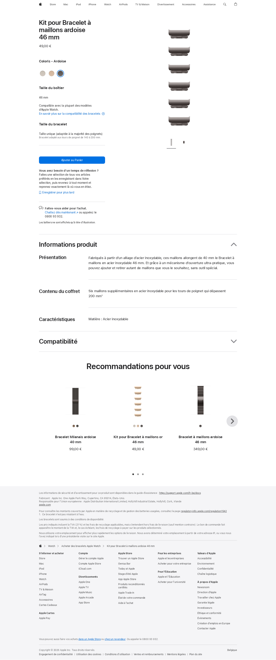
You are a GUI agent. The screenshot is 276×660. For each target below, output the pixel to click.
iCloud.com (85, 568)
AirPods (43, 584)
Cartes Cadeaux (48, 605)
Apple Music (85, 592)
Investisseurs (204, 607)
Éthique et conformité (209, 613)
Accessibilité (204, 558)
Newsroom (203, 587)
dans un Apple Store (89, 639)
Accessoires (46, 599)
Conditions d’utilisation (117, 654)
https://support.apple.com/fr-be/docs (180, 493)
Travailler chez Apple (209, 597)
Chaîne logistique (207, 574)
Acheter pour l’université (171, 582)
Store (42, 558)
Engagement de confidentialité (56, 654)
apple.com (45, 504)
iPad (41, 568)
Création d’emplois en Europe (213, 623)
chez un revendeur (115, 639)
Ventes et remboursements (148, 654)
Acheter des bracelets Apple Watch (81, 546)
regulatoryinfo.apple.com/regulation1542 (204, 511)
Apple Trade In (126, 592)
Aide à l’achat (125, 603)
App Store (84, 602)
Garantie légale (205, 602)
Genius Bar (124, 563)
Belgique (232, 650)
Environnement (205, 563)
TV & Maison (46, 589)
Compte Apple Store (90, 563)
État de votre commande (131, 597)
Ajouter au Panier (72, 160)
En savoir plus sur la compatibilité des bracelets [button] (70, 113)
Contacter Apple (206, 628)
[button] (225, 4)
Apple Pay (44, 618)
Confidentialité (205, 568)
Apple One (84, 582)
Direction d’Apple (206, 592)
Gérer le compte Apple (91, 558)
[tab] (171, 142)
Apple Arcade (86, 597)
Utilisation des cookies (88, 654)
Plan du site (195, 654)
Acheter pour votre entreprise (174, 563)
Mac (41, 563)
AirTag (42, 594)
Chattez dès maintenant (61, 212)
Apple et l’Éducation (169, 576)
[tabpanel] (179, 76)
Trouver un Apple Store (131, 558)
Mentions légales (176, 654)
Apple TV (84, 587)
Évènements (204, 618)
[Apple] (40, 546)
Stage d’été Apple (128, 574)
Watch (51, 546)
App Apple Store (127, 579)
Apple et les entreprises (171, 558)
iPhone (43, 574)
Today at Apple (126, 568)
